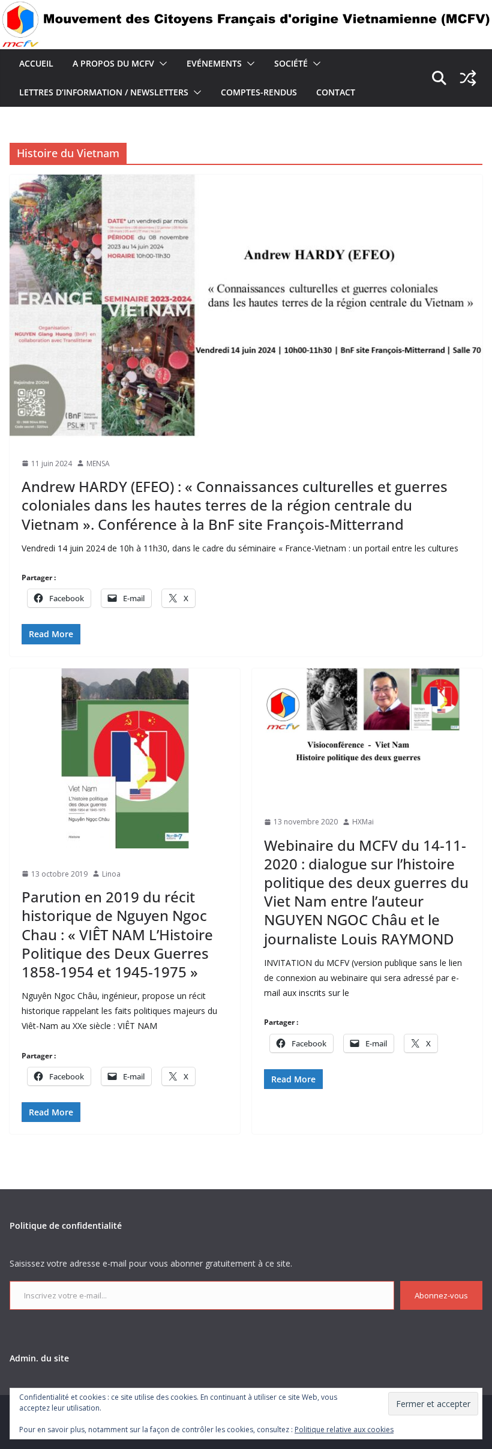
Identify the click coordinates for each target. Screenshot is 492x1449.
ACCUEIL (36, 63)
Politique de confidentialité (66, 1225)
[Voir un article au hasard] (468, 78)
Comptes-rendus (259, 92)
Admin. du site (39, 1358)
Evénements (214, 63)
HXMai (363, 822)
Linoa (111, 874)
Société (291, 63)
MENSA (98, 463)
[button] (160, 63)
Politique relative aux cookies (344, 1429)
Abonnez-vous (441, 1295)
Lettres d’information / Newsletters (103, 92)
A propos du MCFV (113, 63)
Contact (335, 92)
